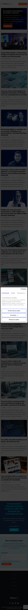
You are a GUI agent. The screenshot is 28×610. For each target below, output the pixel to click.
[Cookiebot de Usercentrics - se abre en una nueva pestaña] (20, 289)
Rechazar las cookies (14, 319)
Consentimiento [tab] (5, 293)
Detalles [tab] (13, 293)
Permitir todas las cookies (14, 310)
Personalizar (13, 315)
